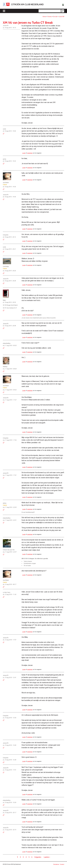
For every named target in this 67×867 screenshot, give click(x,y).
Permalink (3, 133)
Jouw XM (61, 16)
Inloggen (63, 5)
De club (55, 16)
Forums (49, 16)
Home (44, 16)
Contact (62, 864)
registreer (30, 153)
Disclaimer (56, 864)
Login (23, 153)
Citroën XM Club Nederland (27, 4)
